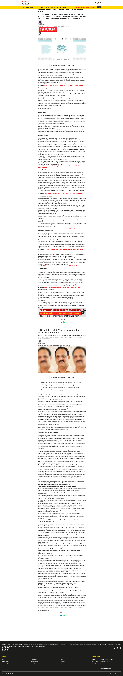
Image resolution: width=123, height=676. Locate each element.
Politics (32, 7)
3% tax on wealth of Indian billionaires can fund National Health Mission (63, 85)
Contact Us (94, 663)
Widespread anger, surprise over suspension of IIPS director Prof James (63, 265)
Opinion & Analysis (5, 661)
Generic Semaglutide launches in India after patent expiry (57, 484)
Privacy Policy (95, 661)
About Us (94, 659)
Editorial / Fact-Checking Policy (107, 659)
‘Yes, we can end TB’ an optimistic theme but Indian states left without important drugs (60, 166)
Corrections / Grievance (105, 661)
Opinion (43, 7)
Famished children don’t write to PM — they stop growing (59, 228)
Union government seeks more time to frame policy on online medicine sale (64, 193)
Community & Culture (56, 7)
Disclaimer (103, 663)
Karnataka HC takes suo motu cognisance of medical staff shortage (62, 287)
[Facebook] (120, 648)
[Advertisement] (61, 631)
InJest (64, 7)
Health (37, 7)
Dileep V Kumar (41, 343)
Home (23, 7)
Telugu (99, 7)
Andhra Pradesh (34, 661)
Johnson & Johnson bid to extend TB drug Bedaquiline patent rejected (61, 520)
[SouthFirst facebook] (93, 3)
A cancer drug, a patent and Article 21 (53, 431)
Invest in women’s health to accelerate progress (56, 110)
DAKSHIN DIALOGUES (80, 7)
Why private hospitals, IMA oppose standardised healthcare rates (61, 133)
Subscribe (92, 7)
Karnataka (33, 663)
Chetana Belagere (42, 24)
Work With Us (95, 666)
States (27, 7)
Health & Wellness (34, 659)
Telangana (63, 663)
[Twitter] (95, 3)
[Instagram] (98, 3)
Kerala (62, 659)
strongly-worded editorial (46, 97)
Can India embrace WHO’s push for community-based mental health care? (63, 249)
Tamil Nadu (63, 661)
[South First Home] (26, 3)
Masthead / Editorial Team (106, 668)
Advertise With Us (104, 666)
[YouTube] (100, 3)
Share (40, 32)
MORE (87, 7)
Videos (47, 7)
